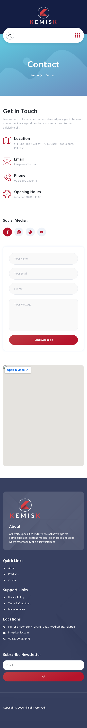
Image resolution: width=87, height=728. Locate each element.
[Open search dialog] (10, 35)
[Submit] (43, 676)
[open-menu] (76, 35)
